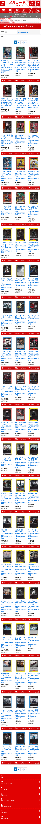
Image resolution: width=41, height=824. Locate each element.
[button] (2, 3)
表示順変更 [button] (24, 32)
